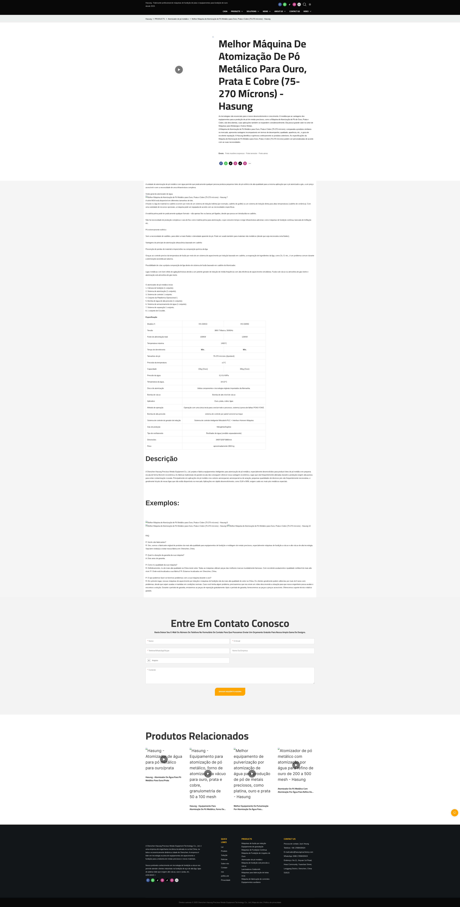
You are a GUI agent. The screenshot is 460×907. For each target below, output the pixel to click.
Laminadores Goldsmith (251, 869)
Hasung (149, 19)
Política (266, 902)
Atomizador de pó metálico (178, 19)
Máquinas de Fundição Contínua (254, 850)
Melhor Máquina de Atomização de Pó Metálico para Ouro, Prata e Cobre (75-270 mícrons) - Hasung (231, 19)
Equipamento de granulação (252, 847)
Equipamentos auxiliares (251, 882)
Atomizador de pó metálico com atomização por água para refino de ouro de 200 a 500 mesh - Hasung (295, 790)
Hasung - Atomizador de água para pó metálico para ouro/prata (163, 779)
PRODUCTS (160, 19)
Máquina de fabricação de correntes (256, 879)
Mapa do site (257, 902)
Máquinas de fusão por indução (254, 843)
